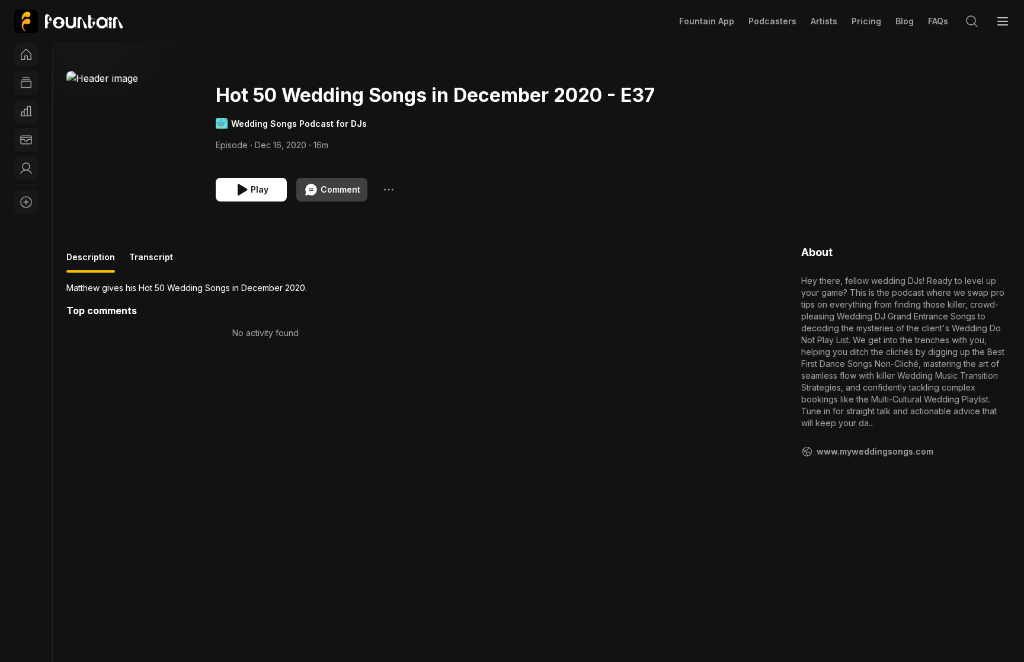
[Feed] (26, 83)
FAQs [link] (938, 21)
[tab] (90, 262)
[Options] (389, 190)
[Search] (972, 21)
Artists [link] (824, 21)
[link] (68, 21)
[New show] (26, 202)
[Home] (26, 54)
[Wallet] (26, 140)
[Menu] (1003, 21)
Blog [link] (904, 21)
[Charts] (26, 111)
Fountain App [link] (706, 21)
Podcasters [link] (772, 21)
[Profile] (26, 168)
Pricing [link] (866, 21)
